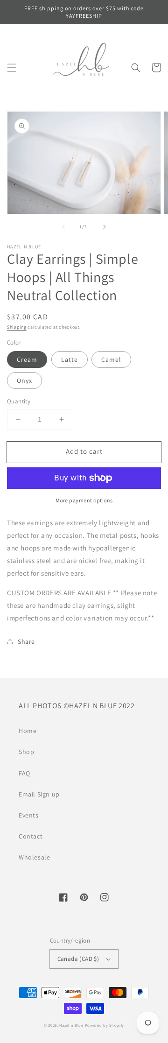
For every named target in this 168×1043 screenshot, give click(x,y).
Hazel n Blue (71, 1025)
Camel (111, 359)
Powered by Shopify (105, 1025)
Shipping (17, 327)
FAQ (24, 773)
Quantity (18, 401)
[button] (11, 67)
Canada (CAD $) (78, 959)
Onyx (24, 380)
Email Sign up (39, 794)
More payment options (84, 500)
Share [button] (26, 641)
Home (27, 730)
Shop (26, 751)
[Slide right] (104, 227)
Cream (27, 359)
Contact (30, 836)
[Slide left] (63, 227)
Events (29, 815)
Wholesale (34, 857)
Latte (69, 359)
